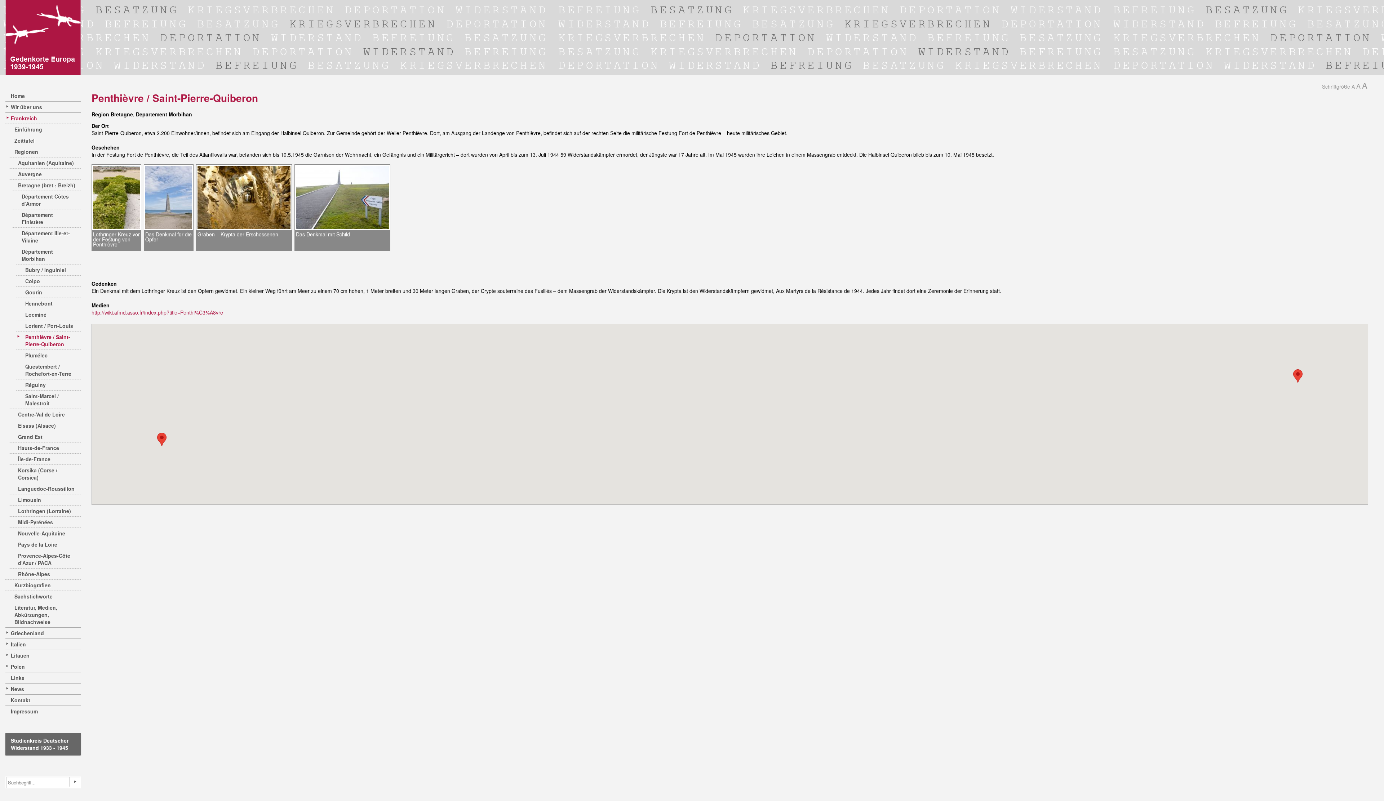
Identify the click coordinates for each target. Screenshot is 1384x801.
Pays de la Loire (37, 544)
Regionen (26, 151)
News (17, 689)
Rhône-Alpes (34, 574)
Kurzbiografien (32, 585)
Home (18, 95)
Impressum (24, 711)
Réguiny (35, 384)
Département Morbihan (37, 255)
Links (18, 677)
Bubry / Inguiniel (45, 269)
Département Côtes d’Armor (45, 200)
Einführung (28, 129)
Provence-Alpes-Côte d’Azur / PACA (44, 559)
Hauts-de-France (38, 447)
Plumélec (36, 355)
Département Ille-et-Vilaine (46, 237)
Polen (18, 666)
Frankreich (24, 118)
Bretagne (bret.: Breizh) (46, 185)
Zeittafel (24, 140)
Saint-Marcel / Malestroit (42, 399)
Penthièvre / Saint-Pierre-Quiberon (47, 340)
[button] (162, 439)
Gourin (33, 292)
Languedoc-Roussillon (46, 488)
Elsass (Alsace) (37, 425)
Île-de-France (34, 459)
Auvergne (30, 174)
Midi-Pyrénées (35, 522)
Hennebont (39, 303)
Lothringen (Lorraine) (44, 511)
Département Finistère (37, 218)
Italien (18, 644)
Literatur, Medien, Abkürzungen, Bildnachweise (35, 615)
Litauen (20, 655)
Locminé (35, 314)
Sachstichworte (33, 596)
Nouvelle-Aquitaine (41, 533)
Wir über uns (26, 107)
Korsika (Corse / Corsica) (37, 474)
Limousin (29, 499)
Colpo (32, 281)
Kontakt (20, 700)
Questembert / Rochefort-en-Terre (48, 370)
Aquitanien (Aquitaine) (46, 162)
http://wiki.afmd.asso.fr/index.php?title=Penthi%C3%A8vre (157, 312)
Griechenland (27, 633)
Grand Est (30, 436)
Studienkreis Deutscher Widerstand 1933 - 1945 (39, 744)
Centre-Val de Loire (41, 414)
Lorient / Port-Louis (49, 325)
